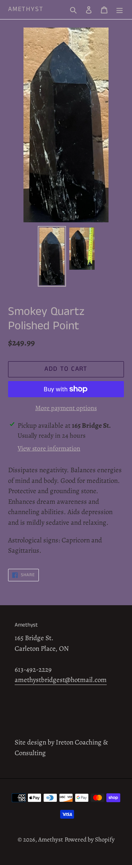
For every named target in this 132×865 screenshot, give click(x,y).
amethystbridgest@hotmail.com (61, 680)
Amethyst (25, 10)
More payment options (66, 407)
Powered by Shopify (90, 839)
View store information (49, 448)
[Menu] (119, 9)
